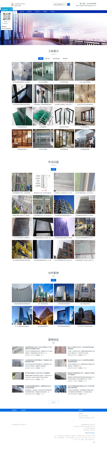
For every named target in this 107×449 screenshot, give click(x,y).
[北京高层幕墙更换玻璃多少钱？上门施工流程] (43, 249)
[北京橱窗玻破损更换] (85, 138)
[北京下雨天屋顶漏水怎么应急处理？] (22, 227)
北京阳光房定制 (53, 30)
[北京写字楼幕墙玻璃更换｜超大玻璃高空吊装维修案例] (22, 71)
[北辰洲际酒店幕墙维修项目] (64, 293)
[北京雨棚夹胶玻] (43, 116)
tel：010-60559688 (83, 415)
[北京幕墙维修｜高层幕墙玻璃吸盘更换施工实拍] (43, 93)
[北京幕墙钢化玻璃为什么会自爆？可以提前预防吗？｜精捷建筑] (43, 227)
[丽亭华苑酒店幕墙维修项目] (64, 315)
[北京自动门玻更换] (43, 138)
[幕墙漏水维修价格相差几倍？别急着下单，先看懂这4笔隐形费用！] (22, 204)
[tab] (40, 58)
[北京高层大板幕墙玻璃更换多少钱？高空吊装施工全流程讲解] (85, 227)
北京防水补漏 (67, 30)
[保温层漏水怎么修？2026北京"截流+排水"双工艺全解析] (43, 182)
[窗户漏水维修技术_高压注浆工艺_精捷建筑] (18, 376)
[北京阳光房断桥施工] (85, 116)
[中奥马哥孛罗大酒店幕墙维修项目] (85, 315)
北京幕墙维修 (40, 30)
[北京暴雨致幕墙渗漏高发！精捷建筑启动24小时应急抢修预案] (18, 389)
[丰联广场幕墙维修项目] (43, 293)
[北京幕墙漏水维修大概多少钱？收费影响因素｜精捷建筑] (64, 227)
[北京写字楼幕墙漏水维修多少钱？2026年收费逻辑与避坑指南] (60, 389)
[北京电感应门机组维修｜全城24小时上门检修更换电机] (64, 93)
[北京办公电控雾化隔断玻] (85, 71)
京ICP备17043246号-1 (90, 433)
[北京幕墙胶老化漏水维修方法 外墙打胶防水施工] (85, 204)
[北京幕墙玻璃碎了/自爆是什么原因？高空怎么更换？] (85, 249)
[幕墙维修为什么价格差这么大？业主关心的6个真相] (64, 182)
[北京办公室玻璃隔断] (43, 71)
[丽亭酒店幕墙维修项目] (43, 315)
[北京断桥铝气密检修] (22, 138)
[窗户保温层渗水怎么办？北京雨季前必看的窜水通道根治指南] (60, 363)
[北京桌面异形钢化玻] (22, 116)
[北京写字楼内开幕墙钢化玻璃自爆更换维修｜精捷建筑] (22, 93)
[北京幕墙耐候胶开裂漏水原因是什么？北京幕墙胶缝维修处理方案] (64, 204)
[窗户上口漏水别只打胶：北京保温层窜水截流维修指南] (60, 350)
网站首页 (14, 11)
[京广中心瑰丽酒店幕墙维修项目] (22, 315)
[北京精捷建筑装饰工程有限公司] (18, 4)
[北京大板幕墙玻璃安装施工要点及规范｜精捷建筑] (22, 249)
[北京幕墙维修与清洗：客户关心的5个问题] (43, 204)
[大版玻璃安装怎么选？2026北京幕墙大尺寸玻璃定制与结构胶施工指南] (18, 350)
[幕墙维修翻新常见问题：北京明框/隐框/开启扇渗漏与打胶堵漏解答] (22, 182)
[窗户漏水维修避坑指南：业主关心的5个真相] (85, 182)
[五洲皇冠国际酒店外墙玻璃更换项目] (22, 293)
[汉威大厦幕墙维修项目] (85, 293)
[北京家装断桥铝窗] (64, 138)
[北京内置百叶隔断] (64, 71)
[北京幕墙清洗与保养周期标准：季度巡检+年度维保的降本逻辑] (18, 363)
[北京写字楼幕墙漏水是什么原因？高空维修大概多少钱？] (64, 249)
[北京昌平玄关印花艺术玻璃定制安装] (85, 93)
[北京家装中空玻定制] (64, 116)
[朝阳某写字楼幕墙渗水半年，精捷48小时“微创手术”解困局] (60, 376)
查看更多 (53, 402)
